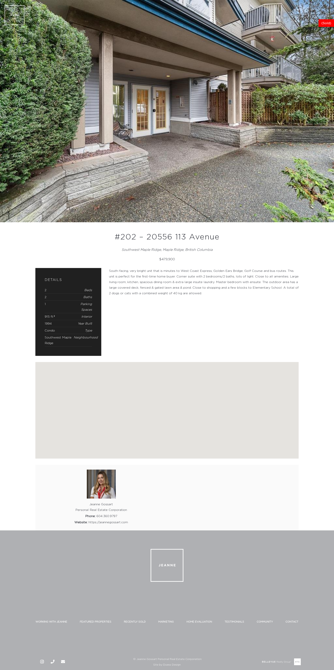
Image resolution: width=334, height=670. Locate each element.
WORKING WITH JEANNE (51, 621)
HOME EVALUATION (199, 621)
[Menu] (327, 15)
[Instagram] (42, 662)
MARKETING (166, 621)
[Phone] (52, 662)
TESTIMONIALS (234, 621)
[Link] (14, 15)
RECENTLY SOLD (135, 621)
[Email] (63, 662)
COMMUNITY (265, 621)
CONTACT (291, 621)
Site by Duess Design (167, 664)
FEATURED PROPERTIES (95, 621)
